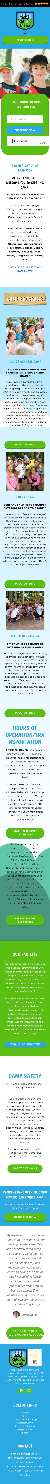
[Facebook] (21, 1391)
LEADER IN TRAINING (25, 636)
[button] (25, 32)
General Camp (25, 497)
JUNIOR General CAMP (25, 362)
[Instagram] (29, 1391)
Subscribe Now (25, 130)
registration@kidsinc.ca (25, 1458)
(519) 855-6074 (25, 1462)
